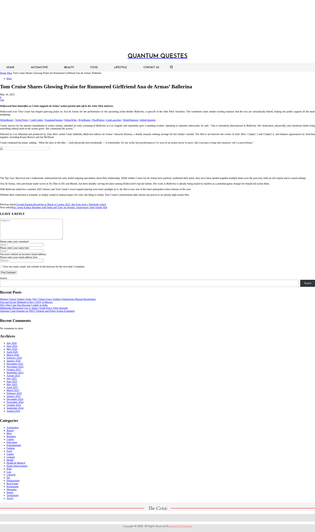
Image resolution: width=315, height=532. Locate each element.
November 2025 (15, 366)
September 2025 (15, 372)
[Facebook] (149, 518)
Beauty (10, 430)
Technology (13, 495)
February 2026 (14, 357)
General (11, 457)
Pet (8, 477)
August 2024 (13, 411)
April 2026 (12, 352)
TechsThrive (21, 120)
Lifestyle (11, 474)
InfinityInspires (148, 120)
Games (10, 454)
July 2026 (12, 343)
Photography (13, 480)
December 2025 (15, 363)
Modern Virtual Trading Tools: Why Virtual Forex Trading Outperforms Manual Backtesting (48, 299)
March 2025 (13, 390)
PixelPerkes (98, 120)
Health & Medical (16, 463)
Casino (10, 439)
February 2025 (14, 393)
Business (11, 436)
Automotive (13, 427)
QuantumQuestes (54, 120)
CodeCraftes (36, 120)
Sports (10, 492)
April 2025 (12, 387)
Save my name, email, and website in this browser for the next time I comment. (44, 266)
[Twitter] (164, 518)
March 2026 (13, 355)
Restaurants (13, 486)
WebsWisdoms (130, 120)
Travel (10, 498)
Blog (9, 73)
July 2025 (12, 378)
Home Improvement (17, 465)
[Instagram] (157, 518)
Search (3, 278)
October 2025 (14, 369)
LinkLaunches (113, 120)
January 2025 (14, 396)
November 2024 (15, 402)
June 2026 (12, 346)
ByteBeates (84, 120)
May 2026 (12, 349)
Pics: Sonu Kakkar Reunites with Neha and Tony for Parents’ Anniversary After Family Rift (59, 207)
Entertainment (14, 445)
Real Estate (12, 483)
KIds (9, 468)
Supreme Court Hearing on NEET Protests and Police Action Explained (37, 311)
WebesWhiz (70, 120)
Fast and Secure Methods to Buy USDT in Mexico (26, 302)
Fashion (11, 448)
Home (3, 73)
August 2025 (13, 375)
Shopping (12, 489)
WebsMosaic (6, 120)
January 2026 (14, 360)
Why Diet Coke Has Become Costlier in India (24, 305)
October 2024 (14, 405)
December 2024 (15, 399)
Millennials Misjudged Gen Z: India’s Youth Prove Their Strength (34, 308)
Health (10, 460)
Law (9, 471)
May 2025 (12, 384)
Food (9, 451)
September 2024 (15, 408)
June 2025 (12, 381)
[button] (171, 67)
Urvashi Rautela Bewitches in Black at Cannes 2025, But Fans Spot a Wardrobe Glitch (61, 204)
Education (12, 442)
